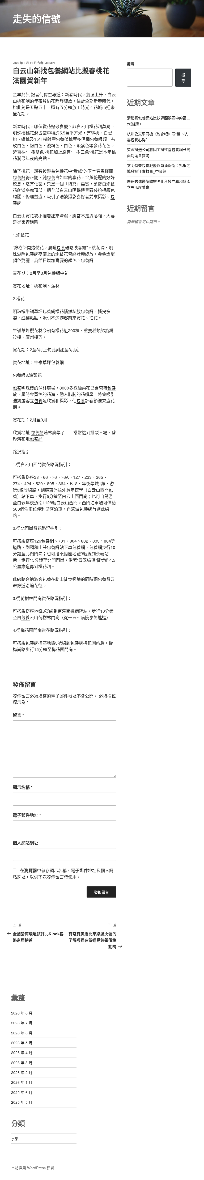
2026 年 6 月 (21, 1032)
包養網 (96, 139)
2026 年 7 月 (21, 1022)
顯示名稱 (22, 787)
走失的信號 (37, 19)
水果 (15, 1138)
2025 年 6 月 (21, 1092)
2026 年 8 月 (21, 1013)
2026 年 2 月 (21, 1072)
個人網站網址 (25, 843)
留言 (18, 715)
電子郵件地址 (27, 815)
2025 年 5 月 (21, 1102)
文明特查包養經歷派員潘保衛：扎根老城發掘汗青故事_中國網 (158, 168)
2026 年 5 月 (21, 1042)
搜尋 (130, 63)
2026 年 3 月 (21, 1062)
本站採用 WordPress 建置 (32, 1167)
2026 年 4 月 (21, 1052)
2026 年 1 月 (21, 1082)
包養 (60, 139)
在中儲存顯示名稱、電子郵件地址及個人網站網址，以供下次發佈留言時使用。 (63, 873)
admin (50, 63)
